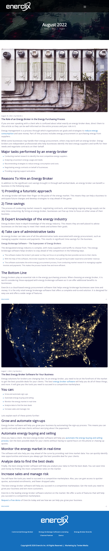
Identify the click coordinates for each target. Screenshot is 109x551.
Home (46, 29)
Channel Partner (46, 535)
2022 (54, 29)
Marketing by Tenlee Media (76, 545)
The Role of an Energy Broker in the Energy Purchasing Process (33, 119)
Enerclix (19, 116)
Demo (61, 535)
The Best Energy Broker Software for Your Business (27, 374)
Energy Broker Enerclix (83, 532)
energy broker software (64, 381)
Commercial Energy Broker (22, 532)
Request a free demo (10, 500)
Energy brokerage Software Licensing (53, 532)
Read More (5, 299)
